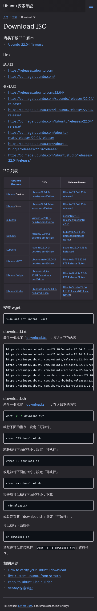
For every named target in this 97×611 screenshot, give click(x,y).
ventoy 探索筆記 (20, 588)
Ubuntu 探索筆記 (18, 5)
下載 (14, 17)
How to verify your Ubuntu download (37, 570)
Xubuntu (11, 220)
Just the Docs (25, 605)
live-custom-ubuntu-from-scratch (34, 576)
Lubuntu (11, 249)
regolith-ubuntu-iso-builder (30, 582)
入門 (5, 17)
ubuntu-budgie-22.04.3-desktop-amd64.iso (41, 275)
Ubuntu (10, 194)
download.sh (36, 404)
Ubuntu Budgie (15, 275)
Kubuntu (11, 235)
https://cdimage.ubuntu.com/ (31, 76)
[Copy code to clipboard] (90, 317)
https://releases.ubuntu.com (30, 70)
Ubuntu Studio (14, 291)
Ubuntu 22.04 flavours (25, 44)
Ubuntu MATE (14, 261)
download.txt (36, 337)
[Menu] (91, 6)
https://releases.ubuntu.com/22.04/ (36, 92)
